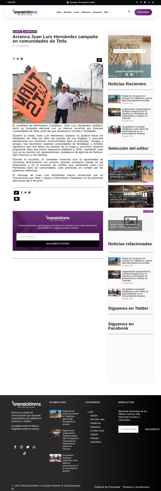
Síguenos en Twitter (128, 308)
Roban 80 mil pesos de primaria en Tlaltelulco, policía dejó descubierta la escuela (137, 98)
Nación (93, 415)
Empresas (97, 12)
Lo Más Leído (97, 430)
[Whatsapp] (149, 2)
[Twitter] (145, 2)
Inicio (58, 12)
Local (76, 12)
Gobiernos (86, 12)
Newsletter (95, 442)
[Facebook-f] (137, 2)
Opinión (94, 434)
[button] (16, 199)
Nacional (67, 12)
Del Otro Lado (97, 419)
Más (106, 12)
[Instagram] (141, 2)
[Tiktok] (153, 2)
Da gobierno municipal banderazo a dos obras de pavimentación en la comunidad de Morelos (135, 130)
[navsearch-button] (129, 12)
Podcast (94, 438)
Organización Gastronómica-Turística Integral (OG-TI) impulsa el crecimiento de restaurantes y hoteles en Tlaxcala (136, 113)
